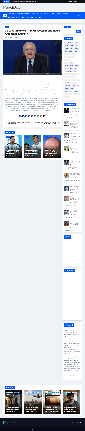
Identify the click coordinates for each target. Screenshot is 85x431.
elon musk (67, 57)
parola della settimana (74, 79)
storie (72, 88)
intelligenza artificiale (69, 62)
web (36, 17)
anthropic (67, 45)
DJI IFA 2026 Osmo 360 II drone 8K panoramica (32, 409)
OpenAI (66, 79)
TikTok (66, 94)
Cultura (70, 51)
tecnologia (30, 17)
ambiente (76, 42)
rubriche (74, 82)
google (72, 57)
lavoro (70, 68)
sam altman (67, 85)
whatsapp (67, 97)
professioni (11, 17)
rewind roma (67, 82)
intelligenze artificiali (69, 65)
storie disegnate (68, 91)
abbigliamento (12, 13)
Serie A (73, 85)
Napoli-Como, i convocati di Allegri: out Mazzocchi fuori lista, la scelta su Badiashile (51, 153)
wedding (41, 17)
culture (76, 51)
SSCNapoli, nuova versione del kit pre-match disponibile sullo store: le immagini (32, 153)
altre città (70, 42)
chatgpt (66, 48)
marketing (58, 13)
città (66, 51)
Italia (66, 68)
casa (41, 13)
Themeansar (53, 429)
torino (71, 94)
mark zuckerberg (68, 71)
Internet (76, 65)
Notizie (17, 37)
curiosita (46, 13)
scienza (18, 17)
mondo (72, 74)
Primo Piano (10, 392)
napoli (77, 74)
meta (75, 71)
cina (71, 48)
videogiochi (77, 94)
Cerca (68, 27)
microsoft (67, 74)
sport (23, 17)
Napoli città (67, 77)
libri (75, 68)
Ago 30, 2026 (11, 155)
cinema (76, 48)
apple (72, 45)
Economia (73, 54)
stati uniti (67, 88)
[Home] (5, 15)
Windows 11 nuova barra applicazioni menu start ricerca (51, 409)
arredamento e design (23, 13)
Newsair (47, 429)
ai (65, 42)
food (52, 13)
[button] (81, 15)
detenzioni (67, 54)
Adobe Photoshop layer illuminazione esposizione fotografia (12, 410)
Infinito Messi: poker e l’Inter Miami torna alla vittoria (13, 151)
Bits (76, 45)
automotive (34, 13)
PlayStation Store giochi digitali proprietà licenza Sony (70, 410)
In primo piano (67, 59)
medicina (65, 13)
